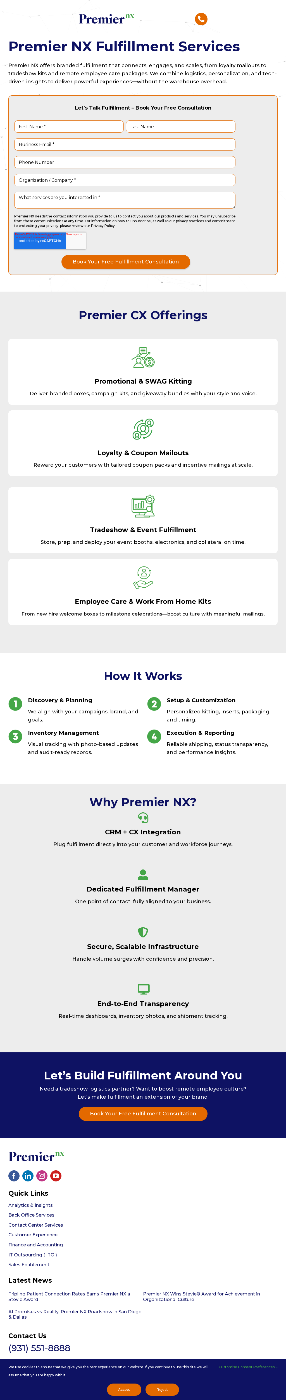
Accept (124, 1389)
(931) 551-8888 (39, 1348)
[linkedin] (28, 1175)
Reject (162, 1389)
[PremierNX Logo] (106, 14)
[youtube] (55, 1175)
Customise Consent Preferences (247, 1367)
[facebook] (14, 1175)
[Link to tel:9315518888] (201, 19)
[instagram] (41, 1175)
